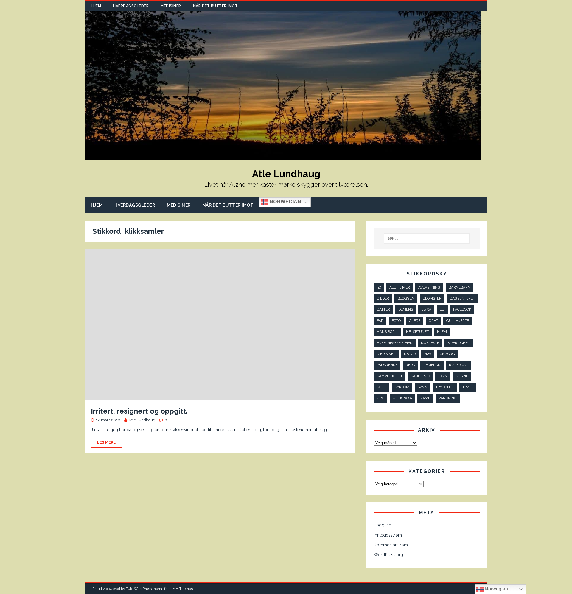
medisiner (386, 354)
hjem (442, 332)
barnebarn (459, 287)
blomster (432, 298)
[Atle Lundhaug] (283, 157)
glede (414, 321)
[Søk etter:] (427, 238)
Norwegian (284, 202)
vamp (425, 398)
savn (442, 376)
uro (380, 398)
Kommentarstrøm (391, 544)
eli (442, 309)
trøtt (467, 387)
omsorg (447, 354)
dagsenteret (462, 298)
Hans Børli (387, 332)
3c (379, 287)
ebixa (426, 309)
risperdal (458, 365)
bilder (383, 298)
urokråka (402, 398)
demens (405, 309)
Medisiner (171, 6)
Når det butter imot (215, 6)
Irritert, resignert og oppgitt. (139, 411)
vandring (448, 398)
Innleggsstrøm (388, 535)
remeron (432, 365)
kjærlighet (458, 343)
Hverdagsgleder (131, 6)
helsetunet (417, 332)
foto (396, 321)
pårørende (387, 365)
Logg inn (382, 525)
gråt (433, 321)
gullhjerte (457, 321)
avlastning (429, 287)
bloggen (405, 298)
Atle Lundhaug (142, 420)
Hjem (96, 6)
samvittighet (389, 376)
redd (410, 365)
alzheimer (399, 287)
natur (410, 354)
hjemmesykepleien (395, 343)
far (380, 321)
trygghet (445, 387)
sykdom (402, 387)
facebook (462, 309)
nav (427, 354)
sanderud (420, 376)
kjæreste (430, 343)
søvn (422, 387)
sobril (462, 376)
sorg (381, 387)
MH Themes (182, 589)
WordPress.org (388, 554)
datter (383, 309)
